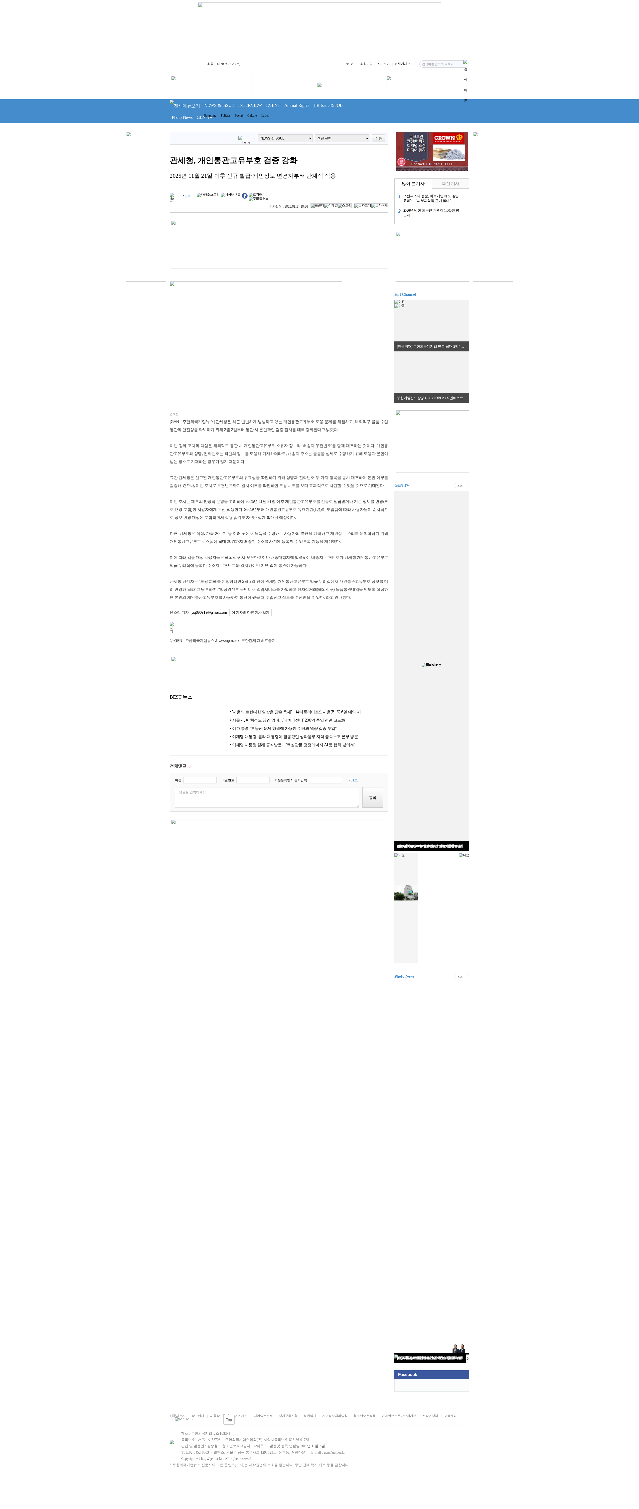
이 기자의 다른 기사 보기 (250, 612)
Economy (210, 115)
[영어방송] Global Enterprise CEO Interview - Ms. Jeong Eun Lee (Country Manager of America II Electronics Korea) (433, 846)
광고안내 (197, 1415)
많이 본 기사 (413, 183)
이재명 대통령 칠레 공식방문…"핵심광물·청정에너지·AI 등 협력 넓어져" (293, 745)
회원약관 (310, 1415)
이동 (378, 138)
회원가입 (366, 64)
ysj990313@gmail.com (209, 612)
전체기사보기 (404, 64)
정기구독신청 (288, 1415)
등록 (372, 797)
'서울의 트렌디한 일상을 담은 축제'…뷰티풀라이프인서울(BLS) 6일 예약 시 (296, 712)
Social (239, 115)
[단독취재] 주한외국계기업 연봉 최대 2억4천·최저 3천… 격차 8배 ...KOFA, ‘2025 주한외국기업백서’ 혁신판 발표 (433, 346)
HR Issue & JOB (328, 105)
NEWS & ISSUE (219, 105)
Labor (265, 115)
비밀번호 (228, 780)
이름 (178, 780)
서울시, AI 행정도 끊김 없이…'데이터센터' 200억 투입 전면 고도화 (288, 720)
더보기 (461, 485)
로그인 (350, 64)
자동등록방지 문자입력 (291, 780)
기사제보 (241, 1415)
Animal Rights (297, 105)
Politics (225, 115)
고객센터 (450, 1415)
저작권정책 (430, 1415)
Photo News (182, 117)
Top (229, 1420)
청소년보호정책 (364, 1415)
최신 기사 (450, 183)
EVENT (273, 105)
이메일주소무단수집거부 (399, 1415)
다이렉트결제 (263, 1415)
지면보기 (383, 64)
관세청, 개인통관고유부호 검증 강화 (234, 160)
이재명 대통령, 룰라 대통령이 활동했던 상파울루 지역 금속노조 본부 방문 (295, 737)
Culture (252, 115)
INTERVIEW (250, 105)
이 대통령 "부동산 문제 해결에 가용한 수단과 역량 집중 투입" (284, 728)
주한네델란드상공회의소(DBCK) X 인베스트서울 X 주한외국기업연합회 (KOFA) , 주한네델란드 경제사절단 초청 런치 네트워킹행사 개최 (433, 398)
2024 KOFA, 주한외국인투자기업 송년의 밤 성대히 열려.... (433, 1358)
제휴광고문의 (219, 1415)
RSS (189, 1419)
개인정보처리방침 (334, 1415)
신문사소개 (177, 1415)
